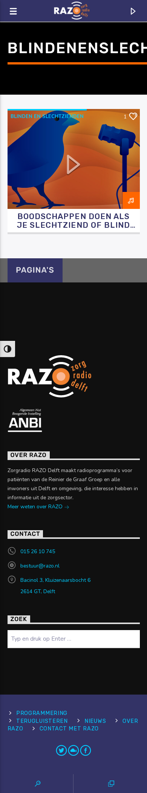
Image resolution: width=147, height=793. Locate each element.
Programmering (41, 713)
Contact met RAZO (69, 729)
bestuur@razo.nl (40, 565)
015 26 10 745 (37, 551)
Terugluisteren (42, 721)
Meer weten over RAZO (36, 506)
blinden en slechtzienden (47, 116)
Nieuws (95, 721)
